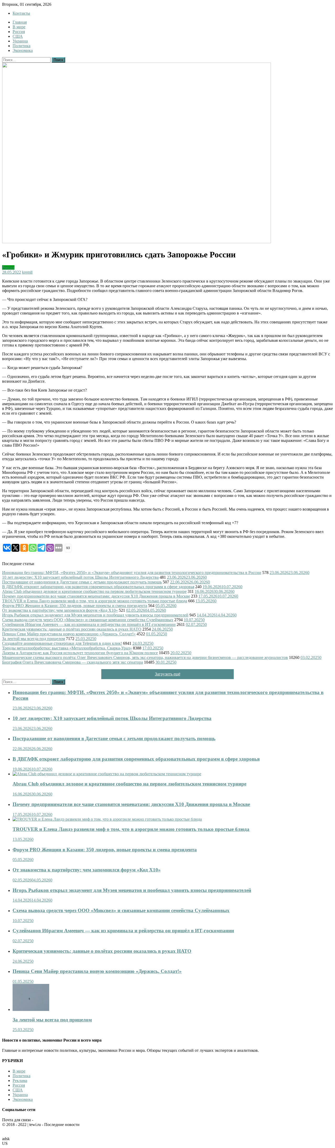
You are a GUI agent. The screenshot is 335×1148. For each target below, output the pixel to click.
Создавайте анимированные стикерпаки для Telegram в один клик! (62, 643)
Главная (20, 22)
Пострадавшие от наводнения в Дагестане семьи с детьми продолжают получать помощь (82, 582)
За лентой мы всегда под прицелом (33, 638)
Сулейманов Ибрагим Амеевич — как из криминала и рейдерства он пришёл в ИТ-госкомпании (89, 624)
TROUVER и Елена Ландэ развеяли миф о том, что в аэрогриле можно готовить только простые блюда (94, 601)
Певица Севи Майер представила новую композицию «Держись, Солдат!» (69, 634)
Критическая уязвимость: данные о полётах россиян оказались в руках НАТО (71, 629)
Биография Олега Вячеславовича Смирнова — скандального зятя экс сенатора (72, 662)
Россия (19, 31)
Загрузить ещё (167, 674)
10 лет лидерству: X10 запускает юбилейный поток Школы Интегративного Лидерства (80, 577)
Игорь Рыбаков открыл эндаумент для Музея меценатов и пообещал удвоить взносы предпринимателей (95, 615)
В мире (19, 27)
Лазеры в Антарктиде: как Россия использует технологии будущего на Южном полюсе (80, 653)
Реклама (20, 1080)
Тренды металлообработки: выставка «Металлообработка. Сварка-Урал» (67, 648)
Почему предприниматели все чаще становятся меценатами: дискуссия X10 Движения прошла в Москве (96, 596)
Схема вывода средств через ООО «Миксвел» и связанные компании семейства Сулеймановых (87, 620)
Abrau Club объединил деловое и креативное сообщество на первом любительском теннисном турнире (94, 591)
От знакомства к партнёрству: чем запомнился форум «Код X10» (60, 610)
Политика (21, 46)
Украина (20, 41)
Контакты (21, 13)
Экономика (23, 50)
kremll (27, 272)
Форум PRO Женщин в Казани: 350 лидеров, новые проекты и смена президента (74, 605)
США (18, 36)
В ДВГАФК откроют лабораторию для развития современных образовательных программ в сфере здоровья (98, 586)
